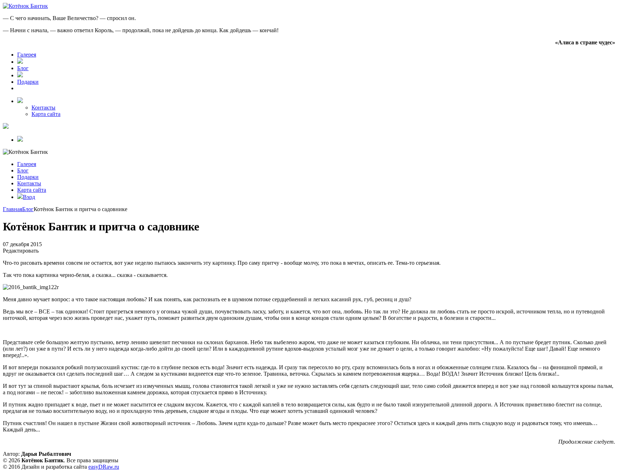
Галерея (26, 55)
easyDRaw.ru (103, 467)
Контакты (43, 107)
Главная (12, 209)
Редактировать (21, 251)
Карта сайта (45, 114)
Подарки (28, 82)
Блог (23, 68)
